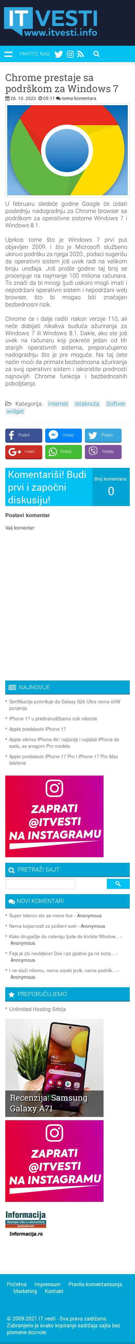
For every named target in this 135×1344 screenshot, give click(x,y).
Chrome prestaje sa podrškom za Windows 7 (62, 83)
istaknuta (87, 404)
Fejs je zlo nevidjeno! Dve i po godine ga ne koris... (62, 953)
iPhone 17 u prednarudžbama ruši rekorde (53, 718)
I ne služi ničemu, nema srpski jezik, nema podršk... (62, 970)
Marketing (25, 1290)
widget (15, 411)
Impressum (47, 1284)
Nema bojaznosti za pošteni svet (42, 926)
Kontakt (54, 1290)
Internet (58, 404)
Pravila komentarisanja (95, 1284)
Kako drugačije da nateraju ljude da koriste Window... (64, 936)
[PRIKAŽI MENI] (8, 54)
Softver (115, 404)
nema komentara (79, 98)
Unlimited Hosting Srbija (37, 1009)
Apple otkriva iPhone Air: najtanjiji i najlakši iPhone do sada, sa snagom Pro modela (64, 742)
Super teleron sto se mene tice (41, 915)
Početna (17, 1284)
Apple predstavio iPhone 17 (37, 729)
